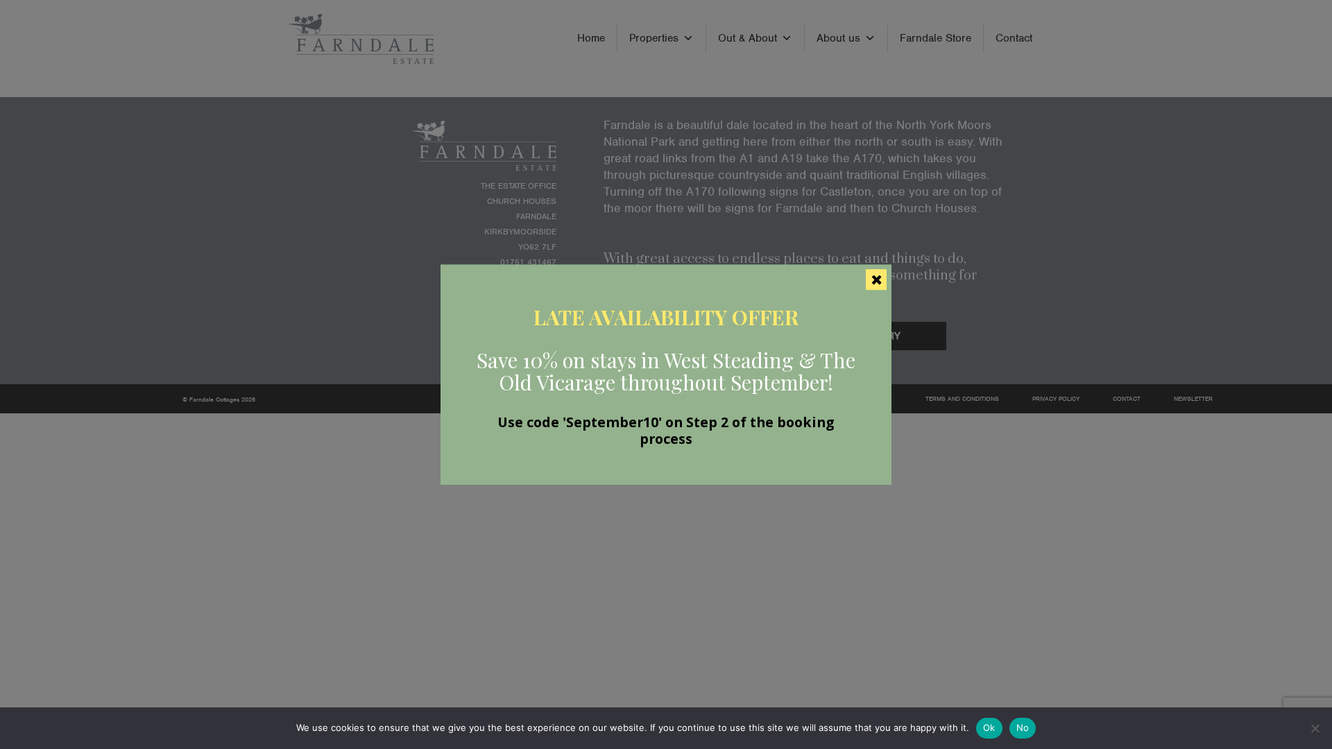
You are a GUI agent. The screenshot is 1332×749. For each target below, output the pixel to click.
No (1023, 727)
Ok (989, 727)
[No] (1315, 728)
